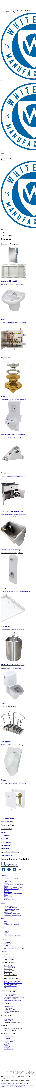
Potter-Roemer (8, 1008)
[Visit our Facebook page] (3, 872)
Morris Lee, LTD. (8, 973)
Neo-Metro (7, 987)
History (6, 932)
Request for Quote (9, 956)
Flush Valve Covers (9, 899)
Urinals (6, 898)
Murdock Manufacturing (10, 984)
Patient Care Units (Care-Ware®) (13, 887)
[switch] (1, 156)
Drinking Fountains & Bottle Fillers (13, 884)
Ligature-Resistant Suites (10, 907)
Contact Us (7, 954)
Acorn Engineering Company (12, 981)
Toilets (6, 895)
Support (3, 939)
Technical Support (13, 866)
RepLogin (6, 1047)
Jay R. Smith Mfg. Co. (10, 1030)
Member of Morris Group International (21, 10)
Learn (3, 903)
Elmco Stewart (8, 969)
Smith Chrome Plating (10, 998)
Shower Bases (8, 892)
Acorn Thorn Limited (9, 966)
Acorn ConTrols (8, 1019)
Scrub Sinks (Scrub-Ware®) (11, 889)
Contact (3, 951)
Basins (6, 880)
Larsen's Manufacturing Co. (11, 1009)
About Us (6, 931)
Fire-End (6, 1012)
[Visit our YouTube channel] (9, 872)
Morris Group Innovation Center (12, 935)
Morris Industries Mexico (10, 975)
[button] (1, 81)
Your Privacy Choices (17, 1083)
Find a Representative (9, 957)
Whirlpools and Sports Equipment (13, 893)
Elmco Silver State (9, 970)
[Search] (1, 155)
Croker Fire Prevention (10, 1006)
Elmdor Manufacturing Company (13, 983)
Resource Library (8, 942)
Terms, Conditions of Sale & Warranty (14, 948)
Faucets (6, 886)
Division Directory (9, 1036)
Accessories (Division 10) (11, 878)
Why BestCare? (8, 906)
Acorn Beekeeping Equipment (12, 994)
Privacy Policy (4, 1083)
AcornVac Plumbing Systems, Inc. (13, 1028)
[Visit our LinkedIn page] (14, 872)
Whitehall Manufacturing (10, 986)
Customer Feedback (9, 946)
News (2, 918)
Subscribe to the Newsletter (11, 924)
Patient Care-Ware (9, 910)
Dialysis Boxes (8, 881)
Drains (6, 883)
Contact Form (4, 866)
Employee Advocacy (9, 1039)
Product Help (7, 943)
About (3, 928)
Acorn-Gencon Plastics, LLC (12, 995)
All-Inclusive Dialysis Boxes (11, 909)
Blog (5, 923)
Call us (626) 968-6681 (11, 864)
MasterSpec (7, 1043)
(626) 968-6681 (5, 12)
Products (4, 875)
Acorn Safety (7, 1020)
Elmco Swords (8, 972)
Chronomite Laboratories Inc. (12, 1022)
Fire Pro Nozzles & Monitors (11, 1011)
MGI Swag (7, 1046)
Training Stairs (8, 896)
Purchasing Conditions (11, 1085)
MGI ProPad (7, 1044)
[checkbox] (18, 157)
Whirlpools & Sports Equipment (12, 915)
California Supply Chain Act (24, 1085)
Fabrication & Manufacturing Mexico (14, 997)
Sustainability (7, 934)
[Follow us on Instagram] (20, 872)
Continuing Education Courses (12, 913)
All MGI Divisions (6, 158)
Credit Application (9, 959)
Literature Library (8, 1041)
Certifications (7, 945)
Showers (6, 890)
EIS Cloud (7, 1038)
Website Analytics (8, 1049)
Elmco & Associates (9, 967)
